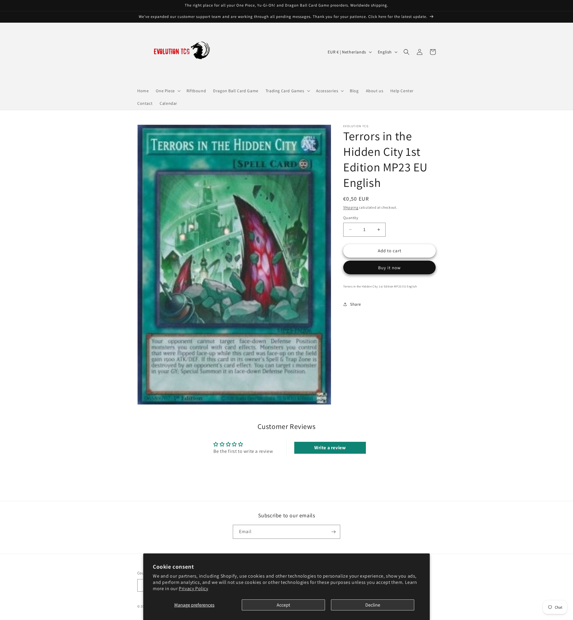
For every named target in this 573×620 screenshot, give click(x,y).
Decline (372, 605)
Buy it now (389, 267)
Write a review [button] (330, 447)
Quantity (350, 217)
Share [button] (355, 304)
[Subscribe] (333, 532)
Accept (283, 605)
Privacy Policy (193, 588)
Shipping (350, 207)
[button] (167, 90)
